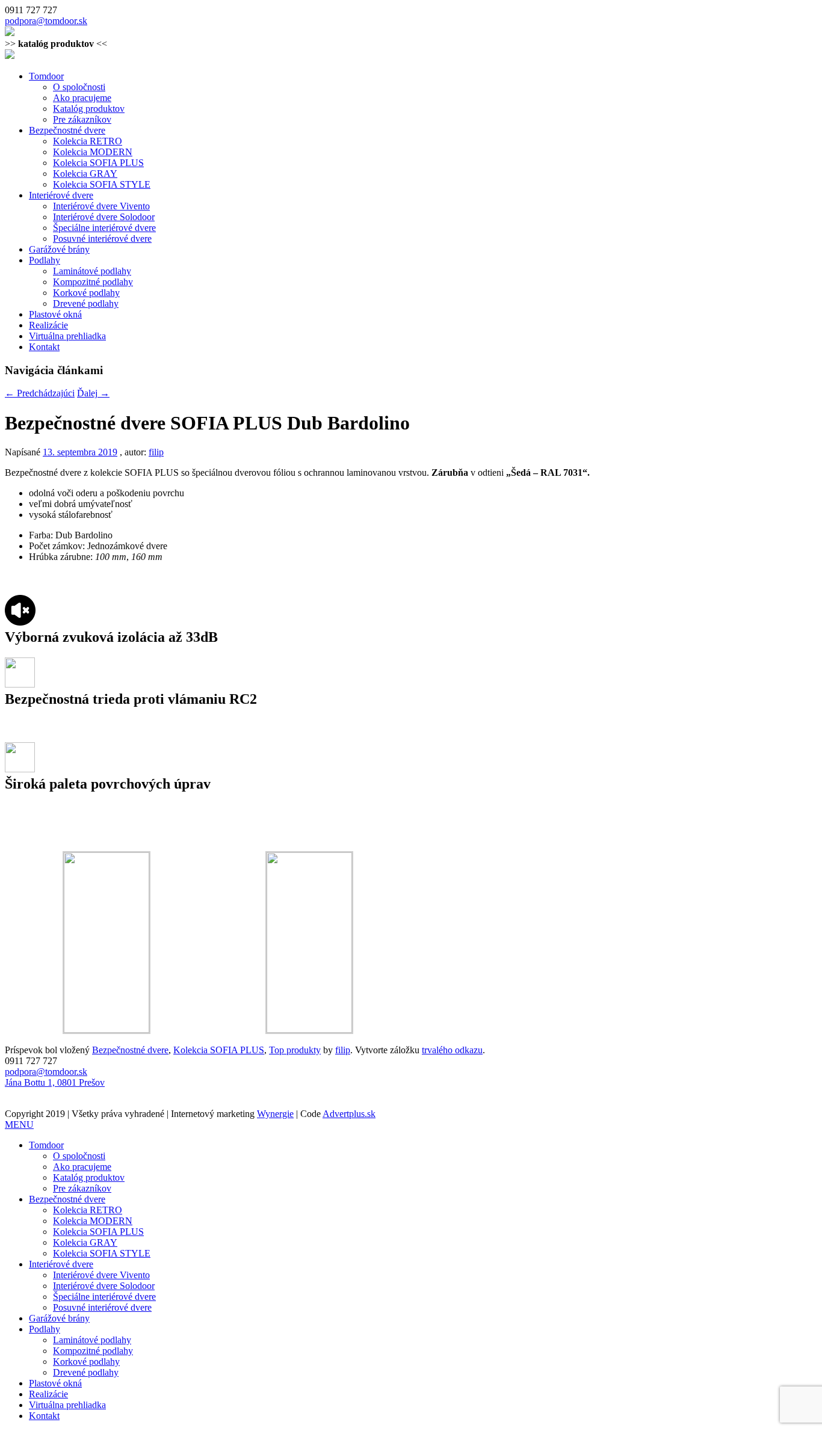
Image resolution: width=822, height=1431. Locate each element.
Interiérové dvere (61, 195)
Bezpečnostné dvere (67, 130)
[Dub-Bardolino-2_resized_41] (309, 1029)
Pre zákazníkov (82, 119)
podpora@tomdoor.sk (46, 21)
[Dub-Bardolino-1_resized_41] (106, 1029)
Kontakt (44, 347)
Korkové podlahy (86, 293)
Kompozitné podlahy (93, 282)
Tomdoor (46, 76)
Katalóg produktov (89, 108)
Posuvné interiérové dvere (102, 238)
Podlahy (44, 260)
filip (156, 452)
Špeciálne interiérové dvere (104, 228)
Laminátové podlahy (92, 271)
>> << (56, 43)
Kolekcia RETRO (87, 141)
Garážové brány (59, 249)
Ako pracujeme (82, 98)
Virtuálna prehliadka (67, 336)
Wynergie (275, 1114)
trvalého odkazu (452, 1050)
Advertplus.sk (349, 1114)
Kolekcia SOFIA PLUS (98, 163)
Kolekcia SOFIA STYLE (101, 184)
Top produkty (295, 1050)
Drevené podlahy (86, 303)
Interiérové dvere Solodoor (104, 217)
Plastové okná (55, 314)
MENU (19, 1124)
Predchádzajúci (40, 393)
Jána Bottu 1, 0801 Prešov (55, 1082)
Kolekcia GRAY (85, 173)
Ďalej (93, 393)
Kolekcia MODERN (92, 152)
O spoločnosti (79, 87)
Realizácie (48, 325)
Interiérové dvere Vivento (101, 206)
